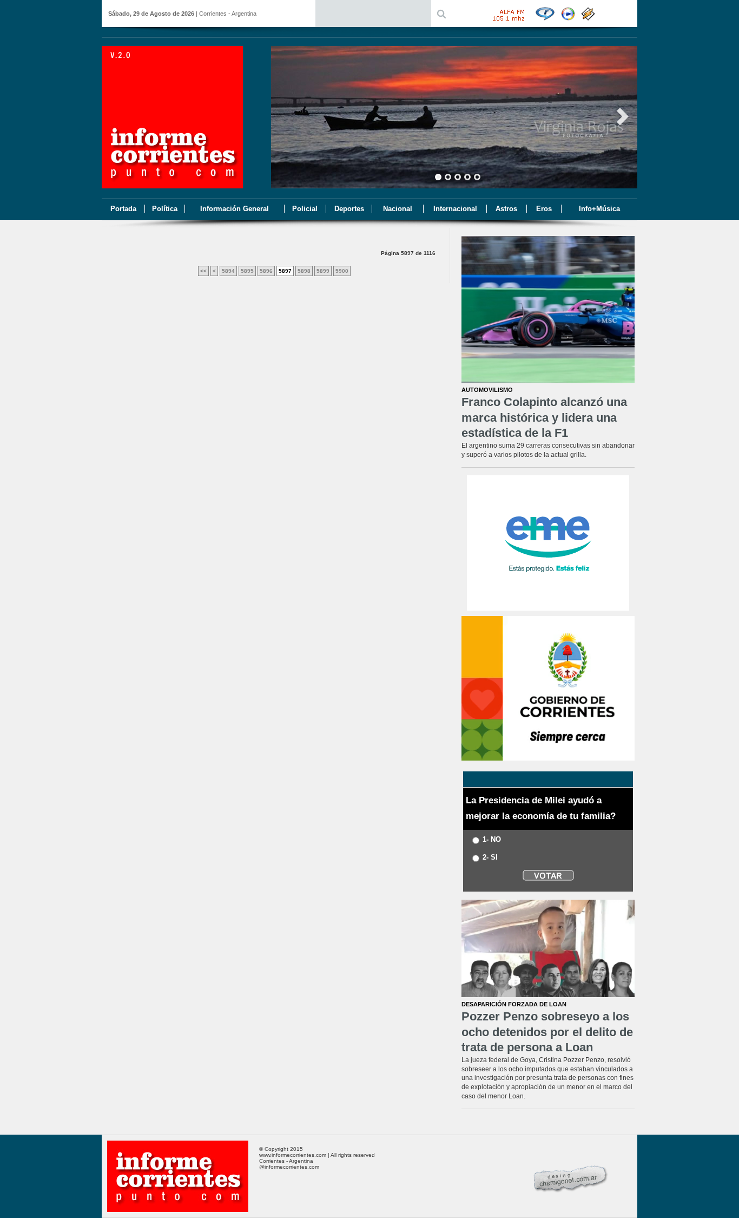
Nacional (397, 209)
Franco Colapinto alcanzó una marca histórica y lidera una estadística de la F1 (544, 417)
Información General (234, 209)
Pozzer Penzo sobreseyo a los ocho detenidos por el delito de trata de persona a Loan (547, 1032)
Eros (544, 209)
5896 (266, 271)
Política (164, 209)
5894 (228, 271)
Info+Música (599, 209)
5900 (341, 271)
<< (203, 271)
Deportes (349, 209)
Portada (123, 209)
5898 (304, 271)
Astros (506, 209)
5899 (322, 271)
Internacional (455, 209)
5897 (285, 271)
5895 (247, 271)
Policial (305, 209)
